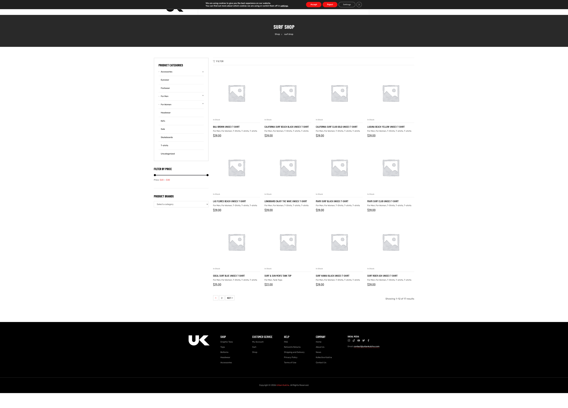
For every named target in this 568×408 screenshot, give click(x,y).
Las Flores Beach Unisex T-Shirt (229, 201)
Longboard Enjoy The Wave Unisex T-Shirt (285, 201)
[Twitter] (363, 340)
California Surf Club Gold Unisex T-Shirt (337, 126)
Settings (347, 4)
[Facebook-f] (368, 340)
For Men (217, 131)
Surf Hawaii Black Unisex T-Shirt (332, 275)
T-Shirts (237, 131)
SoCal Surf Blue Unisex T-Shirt (229, 275)
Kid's (163, 121)
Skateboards (167, 137)
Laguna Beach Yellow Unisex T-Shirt (386, 126)
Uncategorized (168, 154)
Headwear (166, 112)
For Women (226, 131)
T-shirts (245, 131)
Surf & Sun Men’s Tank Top (277, 275)
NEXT (229, 298)
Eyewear (165, 80)
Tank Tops (277, 280)
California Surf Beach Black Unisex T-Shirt (286, 126)
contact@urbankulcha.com (366, 346)
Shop (277, 34)
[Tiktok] (353, 340)
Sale (163, 129)
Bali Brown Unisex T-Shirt (226, 126)
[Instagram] (349, 340)
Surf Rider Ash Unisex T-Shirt (382, 275)
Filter (220, 61)
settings (284, 6)
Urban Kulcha (282, 385)
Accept (313, 4)
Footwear (165, 88)
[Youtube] (358, 340)
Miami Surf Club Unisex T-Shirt (383, 201)
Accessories (166, 71)
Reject (330, 4)
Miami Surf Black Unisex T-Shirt (332, 201)
